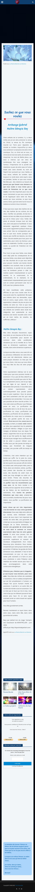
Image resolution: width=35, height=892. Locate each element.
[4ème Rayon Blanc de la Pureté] (25, 686)
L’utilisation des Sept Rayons (24, 707)
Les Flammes (23, 64)
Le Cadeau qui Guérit (9, 706)
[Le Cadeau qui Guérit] (10, 700)
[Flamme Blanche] (10, 686)
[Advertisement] (17, 23)
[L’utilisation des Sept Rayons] (25, 700)
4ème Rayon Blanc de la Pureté (24, 693)
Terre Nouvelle (19, 885)
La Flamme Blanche (14, 64)
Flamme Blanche (8, 692)
